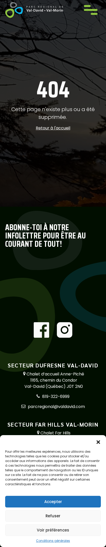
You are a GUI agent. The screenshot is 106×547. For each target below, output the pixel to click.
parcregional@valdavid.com (56, 407)
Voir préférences (53, 530)
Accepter (53, 501)
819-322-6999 (55, 396)
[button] (98, 441)
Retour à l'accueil (53, 128)
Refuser (53, 516)
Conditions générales (53, 540)
